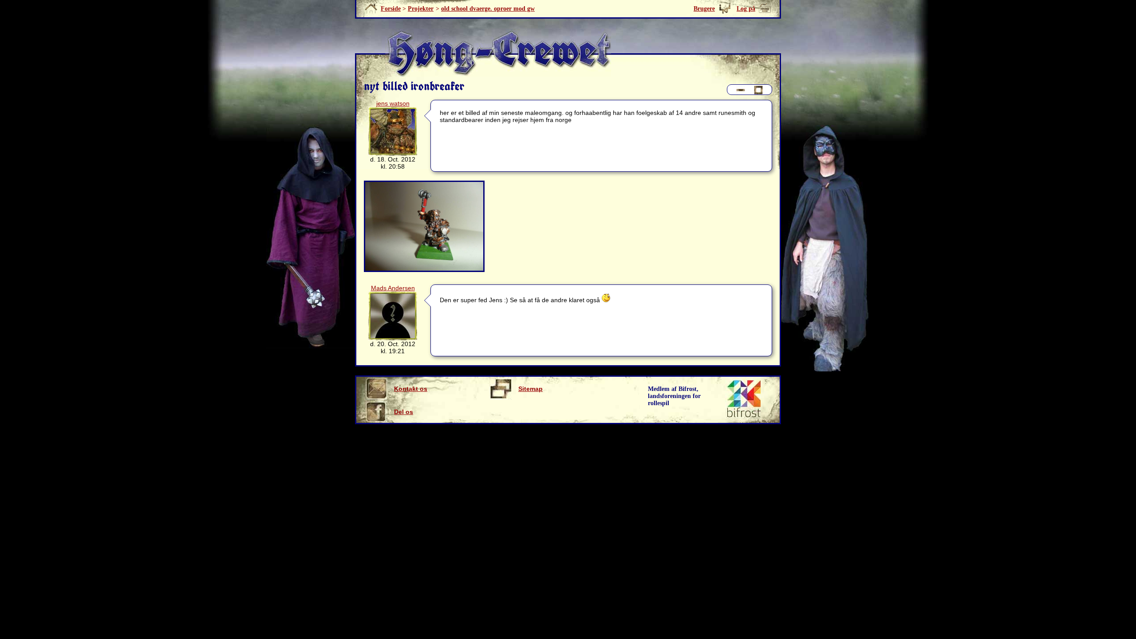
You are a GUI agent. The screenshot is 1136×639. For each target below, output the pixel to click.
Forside (391, 8)
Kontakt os (410, 388)
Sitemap (530, 388)
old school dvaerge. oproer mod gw (488, 8)
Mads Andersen (393, 288)
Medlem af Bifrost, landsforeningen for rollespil (674, 396)
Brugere (704, 8)
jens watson (393, 103)
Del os (403, 411)
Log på (746, 8)
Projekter (421, 8)
